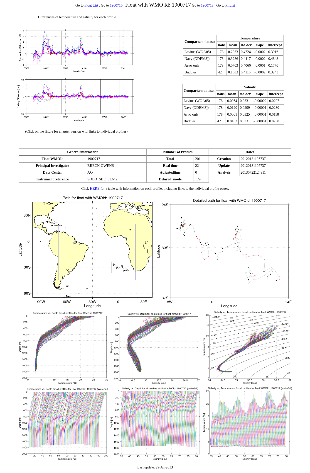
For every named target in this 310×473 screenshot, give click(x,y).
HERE (95, 188)
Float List (91, 5)
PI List (230, 5)
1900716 (116, 5)
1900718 (207, 5)
